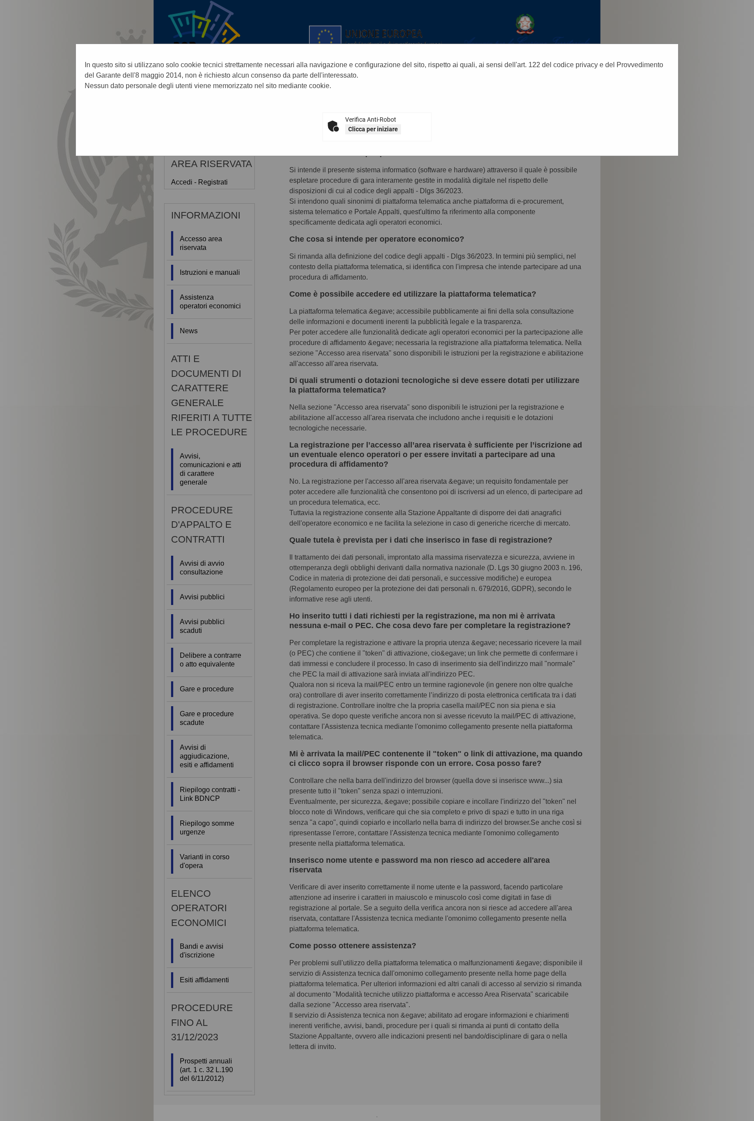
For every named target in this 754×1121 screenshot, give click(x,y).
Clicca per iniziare (373, 129)
